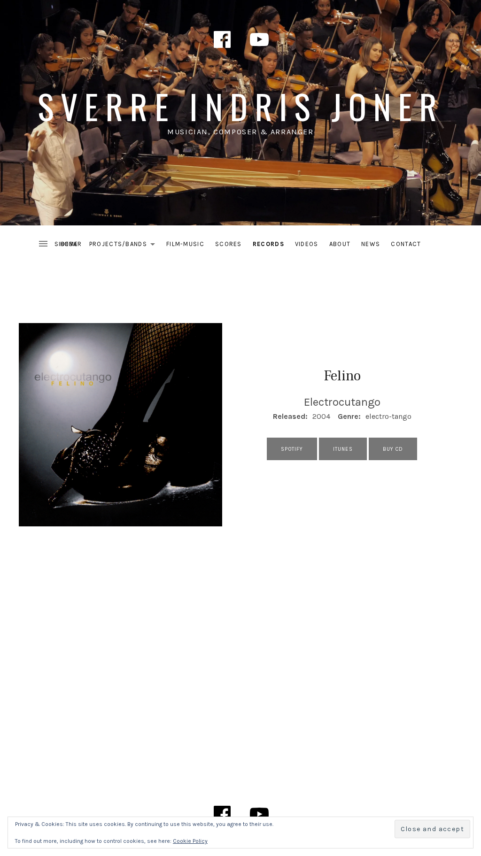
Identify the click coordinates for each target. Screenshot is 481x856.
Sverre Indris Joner (241, 106)
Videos (306, 243)
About (340, 243)
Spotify (292, 449)
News (370, 243)
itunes (343, 449)
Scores (228, 243)
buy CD (393, 449)
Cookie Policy (190, 841)
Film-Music (185, 243)
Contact (406, 243)
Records (268, 243)
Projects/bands (124, 245)
